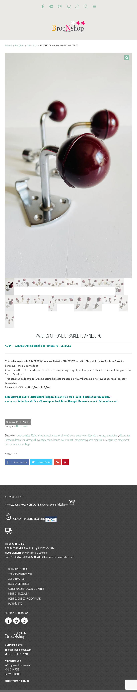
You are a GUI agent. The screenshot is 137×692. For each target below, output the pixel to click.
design (42, 439)
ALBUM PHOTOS (16, 578)
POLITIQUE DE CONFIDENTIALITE (24, 598)
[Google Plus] (51, 6)
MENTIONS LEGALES (18, 593)
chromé (65, 435)
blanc (46, 435)
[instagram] (24, 620)
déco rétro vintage (97, 435)
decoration (112, 435)
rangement (111, 439)
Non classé (32, 45)
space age (16, 444)
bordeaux (55, 435)
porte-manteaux (95, 439)
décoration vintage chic (26, 439)
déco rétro (81, 435)
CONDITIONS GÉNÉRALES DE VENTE (26, 588)
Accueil (8, 45)
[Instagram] (59, 6)
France (56, 439)
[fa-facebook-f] (8, 620)
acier (19, 435)
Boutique (19, 45)
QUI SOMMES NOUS (18, 568)
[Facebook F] (42, 6)
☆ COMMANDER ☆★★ (20, 573)
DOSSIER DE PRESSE (18, 583)
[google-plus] (16, 620)
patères (65, 439)
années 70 (28, 435)
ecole (49, 439)
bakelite (38, 435)
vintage (26, 444)
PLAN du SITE (15, 603)
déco (72, 435)
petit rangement (78, 439)
